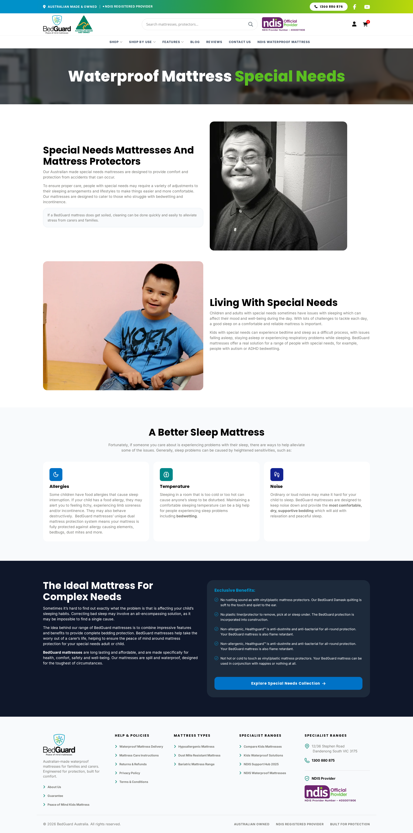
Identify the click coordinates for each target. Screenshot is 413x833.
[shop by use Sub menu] (154, 41)
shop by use (140, 41)
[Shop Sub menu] (121, 41)
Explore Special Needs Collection (285, 683)
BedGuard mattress (69, 215)
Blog (195, 41)
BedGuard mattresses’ (94, 516)
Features (171, 41)
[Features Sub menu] (182, 41)
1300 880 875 (331, 7)
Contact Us (240, 41)
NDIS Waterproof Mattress (283, 41)
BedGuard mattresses (314, 500)
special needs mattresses (102, 172)
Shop (114, 41)
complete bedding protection (109, 633)
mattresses (60, 196)
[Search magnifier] (250, 24)
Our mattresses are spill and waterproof (145, 658)
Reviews (214, 41)
